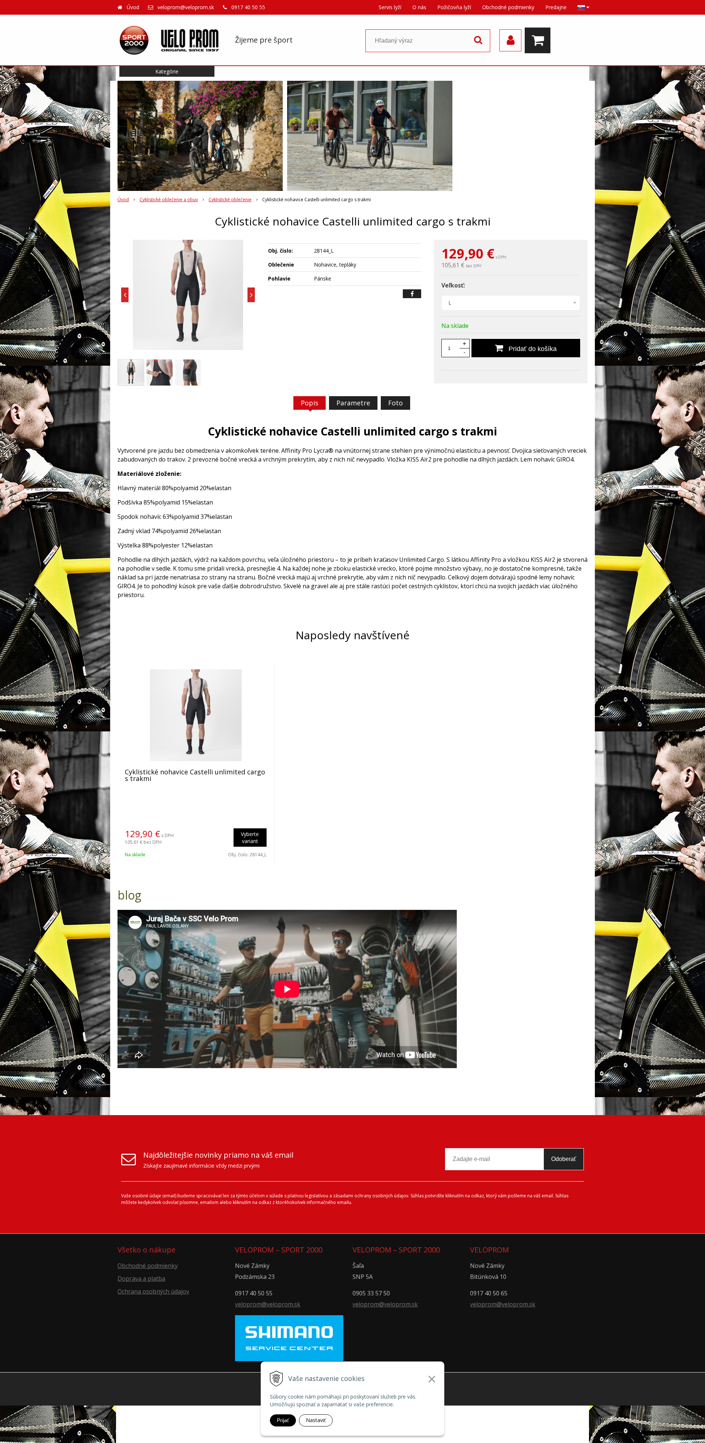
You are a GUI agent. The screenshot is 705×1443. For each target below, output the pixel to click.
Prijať (283, 1420)
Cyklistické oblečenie (230, 199)
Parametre (353, 402)
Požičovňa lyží (454, 7)
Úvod (133, 7)
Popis (309, 402)
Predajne (556, 7)
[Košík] (539, 40)
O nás (419, 7)
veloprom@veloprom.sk (186, 7)
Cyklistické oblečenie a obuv (169, 199)
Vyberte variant (250, 838)
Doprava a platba (141, 1278)
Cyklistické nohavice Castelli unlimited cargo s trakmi (195, 775)
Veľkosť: (453, 285)
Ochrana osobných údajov (153, 1291)
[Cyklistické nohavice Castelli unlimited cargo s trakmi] (188, 295)
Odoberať (563, 1159)
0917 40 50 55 (248, 7)
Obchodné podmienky (508, 7)
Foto (395, 402)
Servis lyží (390, 7)
